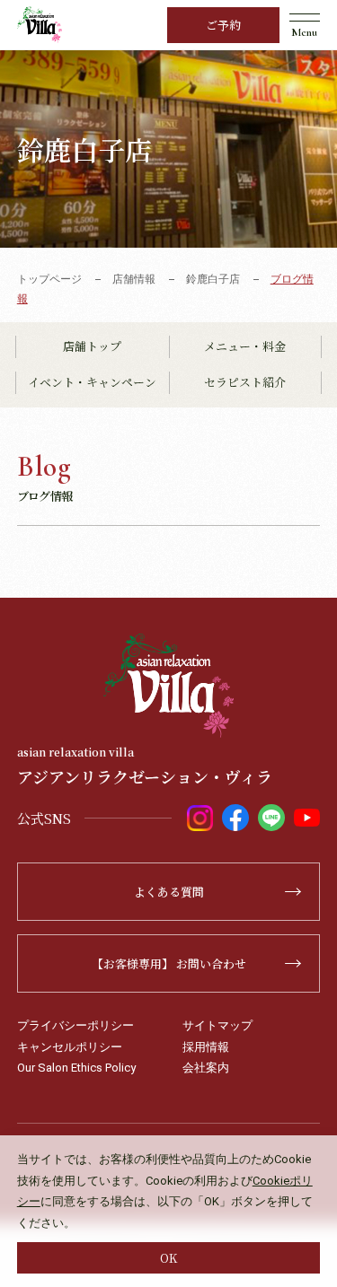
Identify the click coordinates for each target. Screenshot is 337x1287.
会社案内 (205, 1067)
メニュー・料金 (245, 346)
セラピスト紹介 (245, 381)
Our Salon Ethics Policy (76, 1067)
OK (168, 1257)
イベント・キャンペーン (92, 381)
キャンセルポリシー (69, 1047)
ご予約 (223, 24)
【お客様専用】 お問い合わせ (169, 963)
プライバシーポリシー (75, 1025)
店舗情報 (133, 279)
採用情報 (205, 1047)
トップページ (49, 279)
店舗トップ (92, 346)
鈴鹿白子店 (213, 279)
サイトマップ (217, 1025)
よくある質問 (169, 891)
